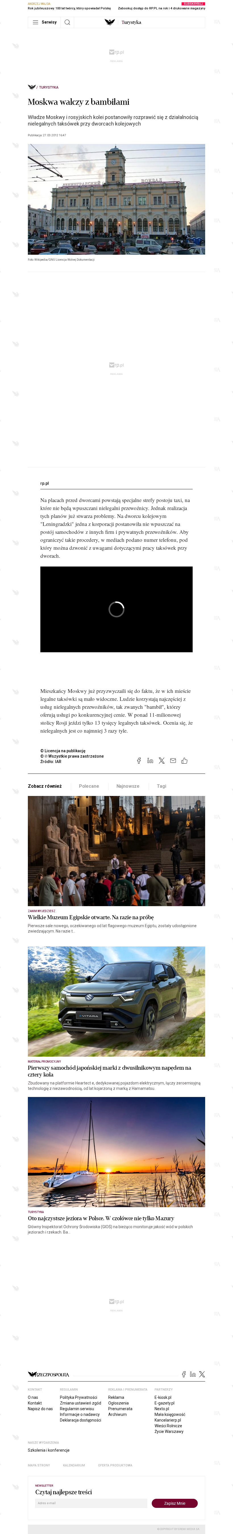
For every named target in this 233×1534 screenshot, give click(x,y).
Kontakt (35, 1403)
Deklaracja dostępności (80, 1420)
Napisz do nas (40, 1408)
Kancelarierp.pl (168, 1420)
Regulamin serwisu (77, 1408)
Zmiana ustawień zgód (80, 1403)
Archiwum (117, 1414)
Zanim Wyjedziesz (41, 911)
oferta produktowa (115, 1465)
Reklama (116, 1397)
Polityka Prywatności (78, 1397)
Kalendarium (74, 1465)
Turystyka (49, 87)
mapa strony (39, 1465)
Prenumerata (120, 1408)
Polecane (89, 786)
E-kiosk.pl (163, 1397)
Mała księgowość (170, 1414)
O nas (33, 1397)
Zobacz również (45, 786)
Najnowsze (128, 786)
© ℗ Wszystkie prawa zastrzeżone (72, 756)
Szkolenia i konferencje (49, 1450)
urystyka (131, 22)
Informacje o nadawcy (80, 1414)
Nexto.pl (162, 1408)
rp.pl (44, 483)
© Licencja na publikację (63, 751)
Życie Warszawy (169, 1431)
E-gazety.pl (164, 1403)
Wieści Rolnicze (168, 1426)
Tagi (161, 786)
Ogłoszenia (118, 1403)
